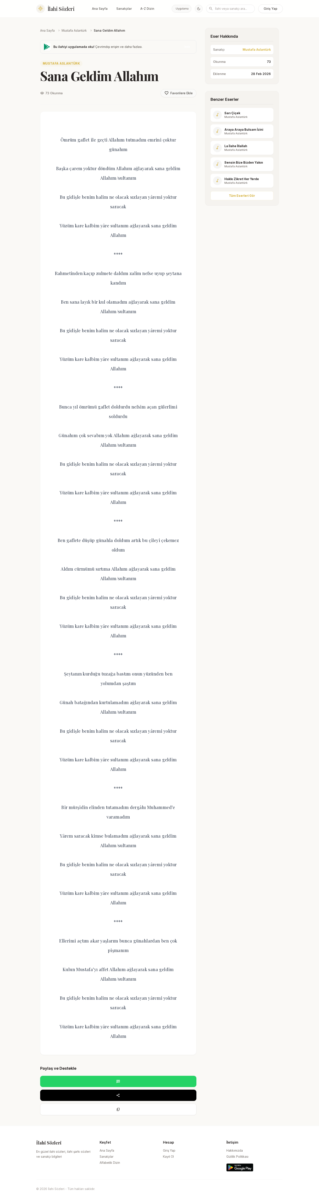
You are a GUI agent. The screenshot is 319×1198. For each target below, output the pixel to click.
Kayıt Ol (168, 1156)
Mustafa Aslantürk (74, 30)
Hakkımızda (234, 1150)
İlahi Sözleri (61, 8)
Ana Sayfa (100, 8)
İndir (187, 46)
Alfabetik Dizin (110, 1162)
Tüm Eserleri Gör (242, 195)
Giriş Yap (270, 8)
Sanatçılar (124, 8)
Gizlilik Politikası (237, 1156)
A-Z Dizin (147, 8)
